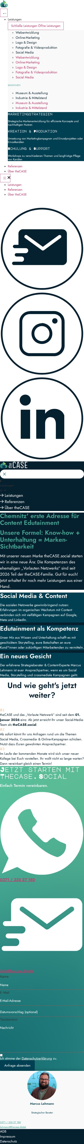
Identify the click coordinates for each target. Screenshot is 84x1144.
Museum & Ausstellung (32, 93)
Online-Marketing (28, 37)
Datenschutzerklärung (37, 1058)
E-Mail (4, 992)
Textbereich (8, 1019)
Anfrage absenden (17, 1065)
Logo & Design (26, 42)
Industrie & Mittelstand (31, 98)
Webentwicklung (27, 32)
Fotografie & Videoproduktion (36, 47)
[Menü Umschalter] (4, 13)
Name (4, 976)
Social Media (25, 52)
